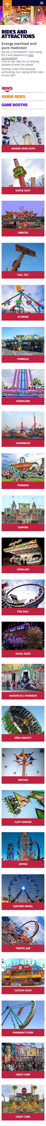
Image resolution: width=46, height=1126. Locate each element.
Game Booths (15, 105)
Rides (7, 88)
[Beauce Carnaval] (12, 2)
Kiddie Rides (13, 96)
